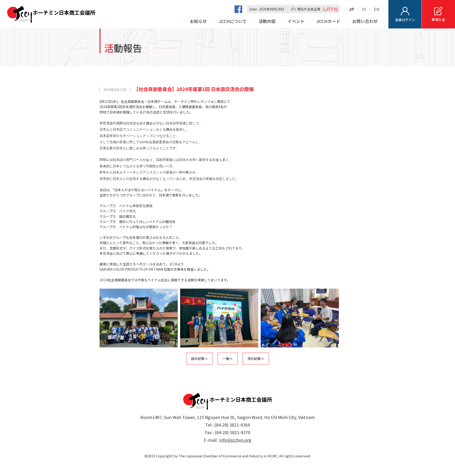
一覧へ (227, 358)
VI (364, 9)
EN (377, 9)
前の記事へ (199, 358)
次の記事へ (255, 358)
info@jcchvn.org (235, 440)
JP (351, 9)
